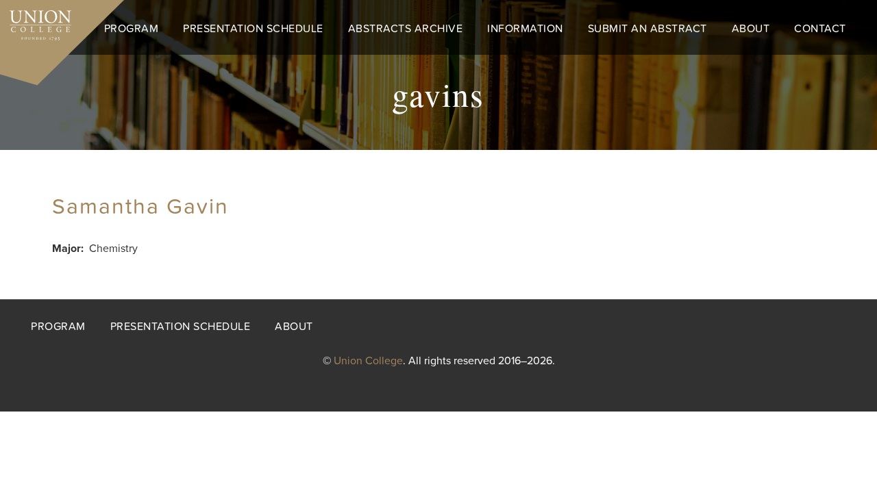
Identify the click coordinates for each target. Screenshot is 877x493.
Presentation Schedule (253, 29)
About (751, 29)
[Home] (35, 22)
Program (131, 29)
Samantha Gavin (140, 207)
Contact (820, 29)
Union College (368, 361)
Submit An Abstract (647, 29)
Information (525, 29)
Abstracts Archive (405, 29)
